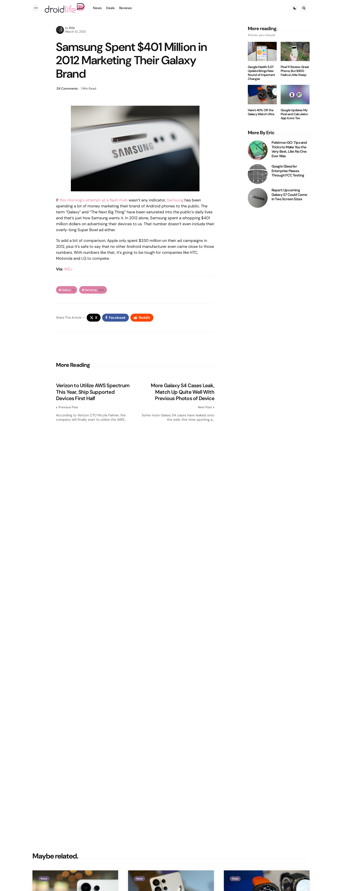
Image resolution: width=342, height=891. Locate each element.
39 (67, 88)
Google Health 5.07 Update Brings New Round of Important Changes (261, 73)
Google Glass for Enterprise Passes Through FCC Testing (288, 171)
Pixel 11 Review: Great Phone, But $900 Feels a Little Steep (295, 71)
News (44, 878)
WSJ (68, 269)
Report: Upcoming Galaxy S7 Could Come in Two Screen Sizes (289, 194)
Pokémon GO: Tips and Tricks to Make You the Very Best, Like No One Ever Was (289, 149)
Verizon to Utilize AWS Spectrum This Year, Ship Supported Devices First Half (92, 392)
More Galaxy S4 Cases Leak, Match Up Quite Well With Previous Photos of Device (182, 392)
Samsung (175, 200)
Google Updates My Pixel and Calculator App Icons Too (294, 114)
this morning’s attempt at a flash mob (93, 200)
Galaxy (68, 290)
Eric (72, 28)
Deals (235, 878)
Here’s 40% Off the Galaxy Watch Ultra (261, 112)
